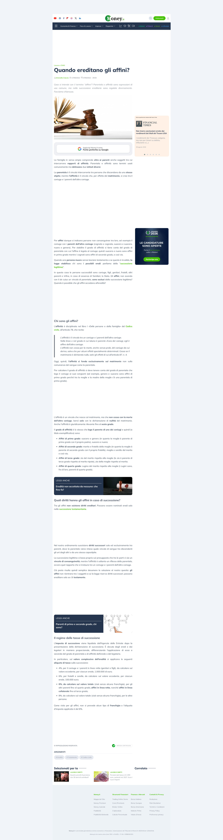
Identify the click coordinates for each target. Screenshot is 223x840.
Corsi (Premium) (118, 803)
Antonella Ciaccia (62, 78)
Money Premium (100, 803)
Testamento (72, 757)
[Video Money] (133, 26)
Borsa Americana (137, 807)
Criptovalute (116, 811)
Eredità (59, 757)
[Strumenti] (129, 26)
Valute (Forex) (136, 815)
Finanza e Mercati (138, 794)
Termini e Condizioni (156, 807)
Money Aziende (99, 807)
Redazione (153, 799)
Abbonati (159, 18)
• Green (157, 26)
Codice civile (87, 757)
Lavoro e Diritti (59, 65)
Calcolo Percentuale (119, 815)
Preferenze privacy (156, 815)
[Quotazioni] (120, 26)
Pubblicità (97, 811)
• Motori (142, 26)
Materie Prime (136, 811)
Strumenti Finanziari (120, 794)
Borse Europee (136, 803)
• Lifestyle (165, 26)
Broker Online (117, 807)
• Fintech (149, 26)
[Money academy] (124, 26)
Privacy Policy (154, 811)
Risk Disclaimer (155, 803)
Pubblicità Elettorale (101, 815)
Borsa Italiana (136, 799)
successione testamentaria (72, 509)
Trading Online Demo (120, 799)
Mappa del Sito (99, 799)
